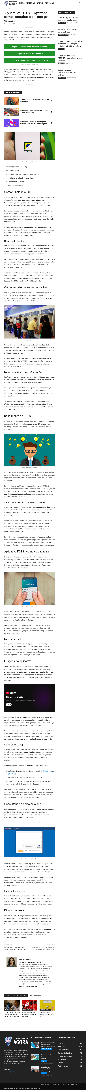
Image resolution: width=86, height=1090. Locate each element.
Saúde (40, 3)
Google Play (47, 771)
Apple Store (10, 774)
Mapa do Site (45, 1084)
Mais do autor (35, 996)
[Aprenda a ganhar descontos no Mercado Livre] (47, 1005)
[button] (79, 3)
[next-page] (9, 1020)
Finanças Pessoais (10, 1009)
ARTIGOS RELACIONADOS (16, 996)
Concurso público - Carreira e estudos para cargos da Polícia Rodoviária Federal (70, 43)
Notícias (30, 3)
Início (22, 3)
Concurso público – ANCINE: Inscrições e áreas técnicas (70, 58)
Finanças (49, 3)
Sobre (59, 1084)
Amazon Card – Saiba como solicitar (67, 30)
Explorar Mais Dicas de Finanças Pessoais (29, 47)
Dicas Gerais (62, 23)
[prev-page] (5, 1020)
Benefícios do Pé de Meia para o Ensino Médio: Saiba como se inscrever (12, 1014)
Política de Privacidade (70, 1084)
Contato (53, 1084)
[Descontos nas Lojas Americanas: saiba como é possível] (29, 1005)
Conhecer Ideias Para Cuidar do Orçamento (30, 60)
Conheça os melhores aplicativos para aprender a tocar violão (43, 948)
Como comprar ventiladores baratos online (67, 72)
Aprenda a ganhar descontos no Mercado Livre (47, 1014)
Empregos (61, 49)
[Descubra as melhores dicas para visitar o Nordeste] (35, 1057)
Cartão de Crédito (63, 34)
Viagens (44, 1061)
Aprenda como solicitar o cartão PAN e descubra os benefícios (48, 1044)
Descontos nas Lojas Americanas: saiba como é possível (29, 1014)
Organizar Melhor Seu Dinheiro (30, 54)
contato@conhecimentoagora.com (16, 1072)
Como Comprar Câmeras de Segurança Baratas (68, 18)
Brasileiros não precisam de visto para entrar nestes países (48, 1069)
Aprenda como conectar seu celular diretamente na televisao (15, 948)
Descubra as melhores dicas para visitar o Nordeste (47, 1056)
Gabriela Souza (25, 959)
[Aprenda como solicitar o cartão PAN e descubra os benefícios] (35, 1045)
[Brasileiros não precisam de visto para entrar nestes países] (35, 1069)
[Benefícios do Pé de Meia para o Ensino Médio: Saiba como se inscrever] (12, 1005)
